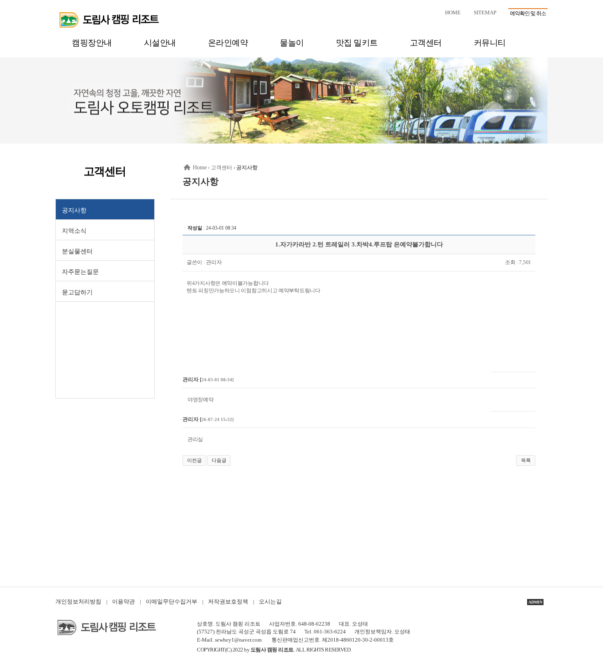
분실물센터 (77, 251)
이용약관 (123, 602)
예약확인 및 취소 (528, 13)
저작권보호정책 (228, 602)
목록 (526, 460)
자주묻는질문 (80, 272)
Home (200, 167)
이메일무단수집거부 (171, 602)
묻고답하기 (77, 292)
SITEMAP (485, 12)
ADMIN (535, 602)
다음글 (219, 460)
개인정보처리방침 (78, 602)
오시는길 (270, 602)
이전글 (194, 460)
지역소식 (74, 231)
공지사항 (74, 210)
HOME (453, 12)
